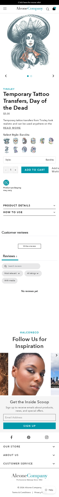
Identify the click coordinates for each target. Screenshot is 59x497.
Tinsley (9, 89)
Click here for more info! (29, 2)
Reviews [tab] (10, 256)
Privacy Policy (40, 492)
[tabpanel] (29, 41)
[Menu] (5, 8)
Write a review (29, 246)
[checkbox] (10, 281)
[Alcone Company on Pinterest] (28, 437)
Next (53, 75)
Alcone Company (33, 487)
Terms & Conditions (21, 492)
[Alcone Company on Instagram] (46, 437)
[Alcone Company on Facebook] (11, 437)
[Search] (47, 9)
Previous (5, 75)
